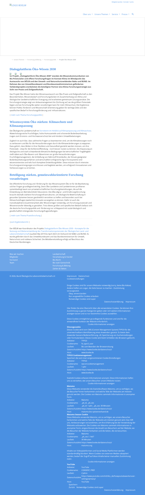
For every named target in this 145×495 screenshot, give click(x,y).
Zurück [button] (72, 487)
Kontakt (126, 2)
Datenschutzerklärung (113, 301)
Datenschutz (84, 276)
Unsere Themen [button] (101, 14)
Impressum (72, 276)
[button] (132, 14)
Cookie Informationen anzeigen (101, 324)
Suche (131, 2)
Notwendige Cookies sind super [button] (82, 299)
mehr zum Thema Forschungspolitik (26, 115)
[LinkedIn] (125, 255)
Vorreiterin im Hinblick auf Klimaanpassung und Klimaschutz (65, 130)
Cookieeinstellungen (75, 279)
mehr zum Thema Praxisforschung (26, 215)
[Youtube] (131, 255)
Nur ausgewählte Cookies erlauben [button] (84, 296)
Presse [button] (125, 14)
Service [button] (115, 14)
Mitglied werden (117, 2)
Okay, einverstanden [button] (77, 293)
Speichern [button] (73, 484)
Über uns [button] (87, 14)
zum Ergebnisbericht (19, 222)
